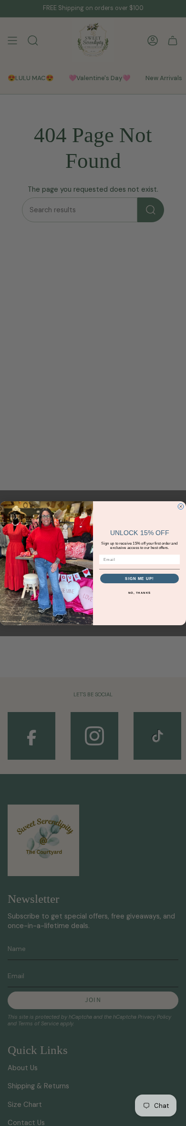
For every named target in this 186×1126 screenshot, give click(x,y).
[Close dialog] (181, 506)
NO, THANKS (139, 592)
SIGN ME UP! (139, 578)
